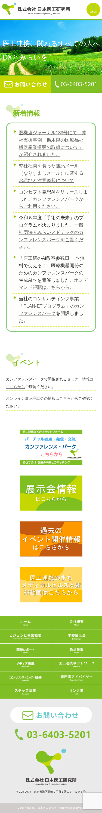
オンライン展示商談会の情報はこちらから (42, 398)
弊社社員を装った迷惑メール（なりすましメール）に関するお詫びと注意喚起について (51, 173)
